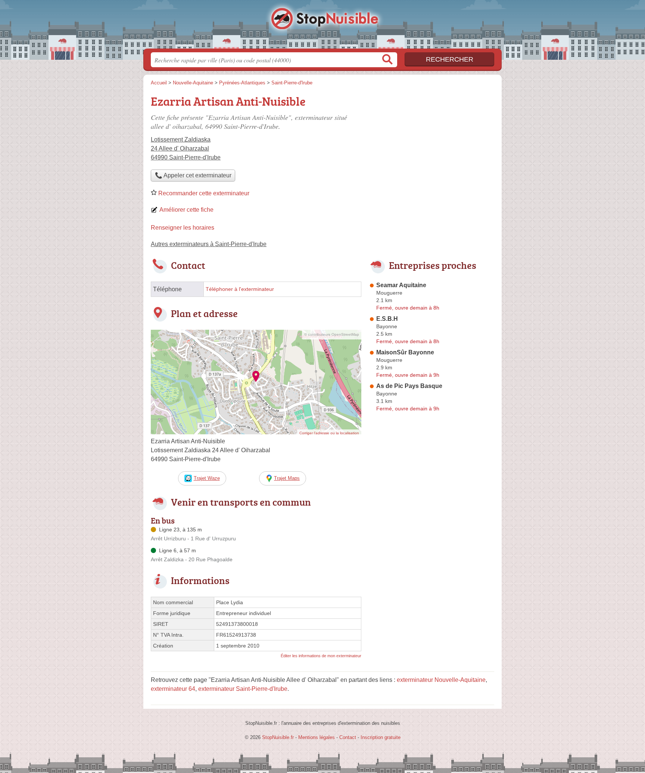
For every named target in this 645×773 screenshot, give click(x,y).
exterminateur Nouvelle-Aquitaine (441, 680)
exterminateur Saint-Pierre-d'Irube (242, 689)
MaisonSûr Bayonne (405, 352)
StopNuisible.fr (322, 26)
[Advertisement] (431, 588)
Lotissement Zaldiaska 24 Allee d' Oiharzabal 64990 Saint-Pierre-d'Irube (186, 148)
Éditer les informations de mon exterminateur (321, 656)
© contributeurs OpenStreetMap (331, 334)
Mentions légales (316, 737)
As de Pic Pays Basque (409, 386)
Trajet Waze (207, 478)
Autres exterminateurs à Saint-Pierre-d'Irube (209, 244)
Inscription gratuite (381, 737)
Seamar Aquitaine (401, 285)
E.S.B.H (387, 319)
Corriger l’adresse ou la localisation (329, 433)
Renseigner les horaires (182, 227)
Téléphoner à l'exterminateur (240, 289)
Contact (347, 737)
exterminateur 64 (173, 689)
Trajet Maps (287, 478)
